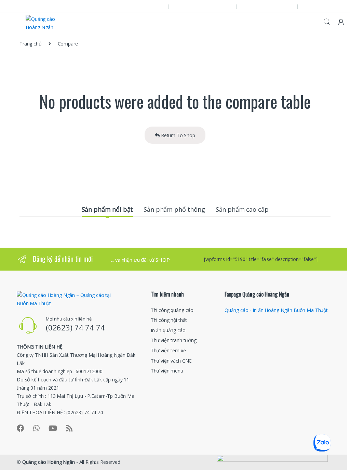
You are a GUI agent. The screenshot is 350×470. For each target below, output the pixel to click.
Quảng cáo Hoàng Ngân (48, 462)
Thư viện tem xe (168, 350)
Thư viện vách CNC (171, 360)
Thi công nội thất (169, 320)
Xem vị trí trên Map (143, 6)
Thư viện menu (167, 370)
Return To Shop (177, 135)
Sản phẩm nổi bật (107, 209)
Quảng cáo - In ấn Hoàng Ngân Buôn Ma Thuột (276, 310)
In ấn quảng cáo (168, 330)
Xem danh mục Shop (271, 6)
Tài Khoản (320, 6)
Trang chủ (30, 43)
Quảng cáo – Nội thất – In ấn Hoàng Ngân (60, 6)
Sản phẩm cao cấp (242, 209)
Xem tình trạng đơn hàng (206, 6)
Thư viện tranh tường (174, 340)
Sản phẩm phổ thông (174, 209)
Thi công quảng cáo (172, 310)
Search (327, 22)
